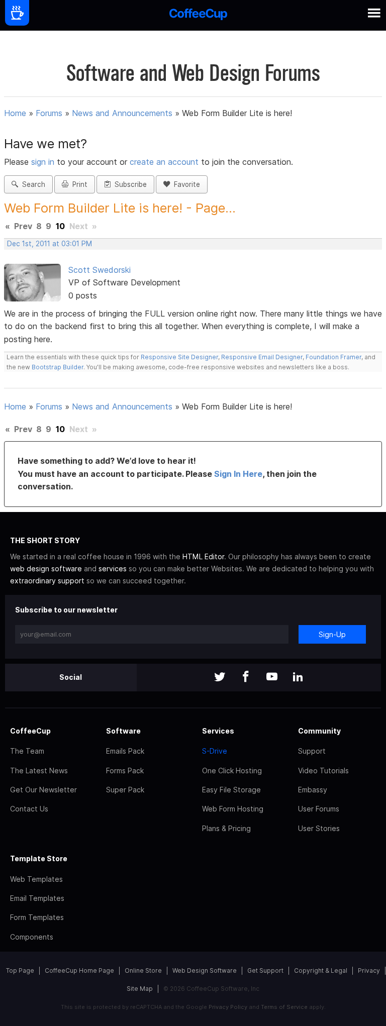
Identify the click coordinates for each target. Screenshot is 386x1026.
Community (319, 731)
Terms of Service (284, 1006)
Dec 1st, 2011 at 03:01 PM (49, 244)
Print (77, 184)
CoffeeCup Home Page (79, 970)
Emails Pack (125, 751)
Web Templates (36, 879)
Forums (49, 113)
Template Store (38, 858)
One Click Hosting (232, 770)
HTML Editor (203, 556)
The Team (27, 751)
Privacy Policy (228, 1006)
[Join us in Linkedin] (298, 677)
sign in (44, 162)
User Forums (318, 808)
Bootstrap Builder (57, 367)
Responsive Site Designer (179, 357)
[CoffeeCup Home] (198, 15)
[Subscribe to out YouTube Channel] (272, 677)
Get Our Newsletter (43, 789)
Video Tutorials (323, 770)
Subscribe (129, 184)
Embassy (312, 789)
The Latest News (39, 770)
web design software (46, 568)
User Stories (319, 828)
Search (31, 184)
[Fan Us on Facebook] (246, 677)
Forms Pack (125, 770)
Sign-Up (332, 634)
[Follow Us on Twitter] (220, 677)
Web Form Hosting (232, 808)
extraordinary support (47, 580)
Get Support (265, 970)
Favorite (185, 184)
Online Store (143, 970)
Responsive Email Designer (262, 357)
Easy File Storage (231, 789)
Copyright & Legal (320, 970)
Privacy (369, 970)
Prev (23, 226)
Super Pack (125, 789)
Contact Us (29, 808)
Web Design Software (204, 970)
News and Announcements (122, 113)
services (113, 568)
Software (123, 731)
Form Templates (37, 917)
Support (312, 751)
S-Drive (214, 751)
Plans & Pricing (226, 828)
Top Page (20, 970)
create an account (164, 162)
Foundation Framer (332, 357)
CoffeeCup (30, 731)
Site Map (140, 988)
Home (15, 113)
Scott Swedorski (99, 270)
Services (218, 731)
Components (31, 937)
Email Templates (37, 898)
